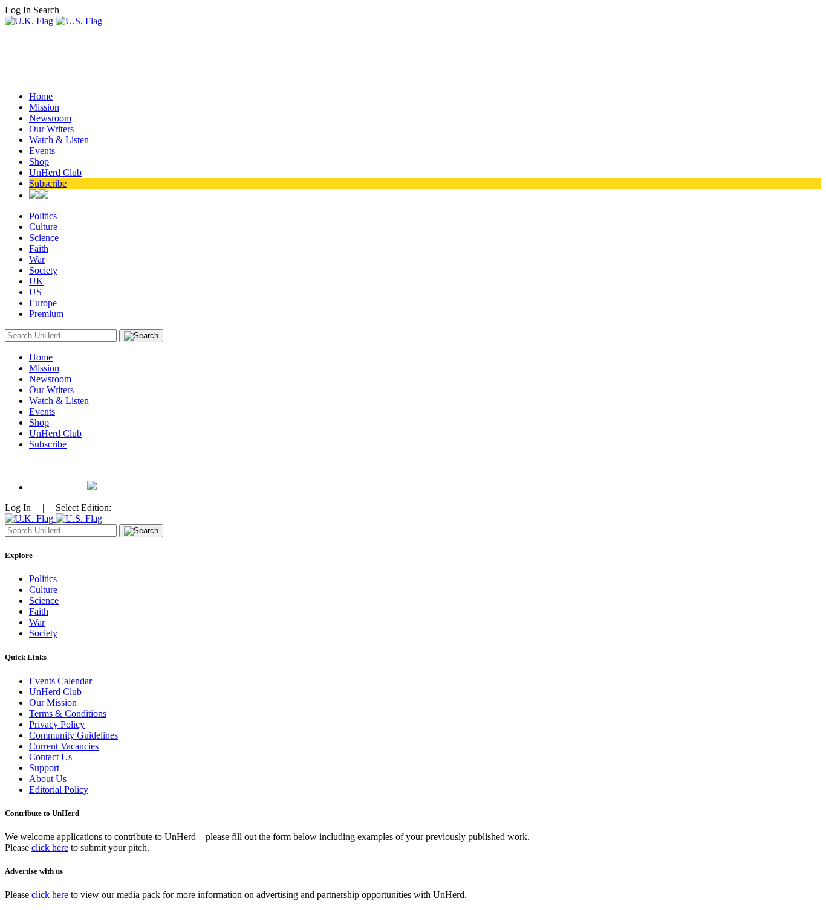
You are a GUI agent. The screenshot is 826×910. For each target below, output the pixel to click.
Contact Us (50, 757)
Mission (44, 107)
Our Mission (53, 702)
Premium (46, 314)
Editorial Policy (58, 789)
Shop (39, 161)
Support (44, 768)
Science (44, 237)
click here (49, 847)
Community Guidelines (73, 735)
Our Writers (51, 129)
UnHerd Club (55, 172)
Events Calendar (60, 681)
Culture (43, 227)
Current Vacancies (64, 746)
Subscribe (48, 183)
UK (36, 281)
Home (41, 96)
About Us (48, 779)
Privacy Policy (57, 724)
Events (42, 151)
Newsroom (50, 118)
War (37, 259)
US (35, 292)
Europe (43, 303)
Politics (43, 216)
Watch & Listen (59, 140)
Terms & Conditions (67, 713)
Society (43, 270)
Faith (38, 248)
